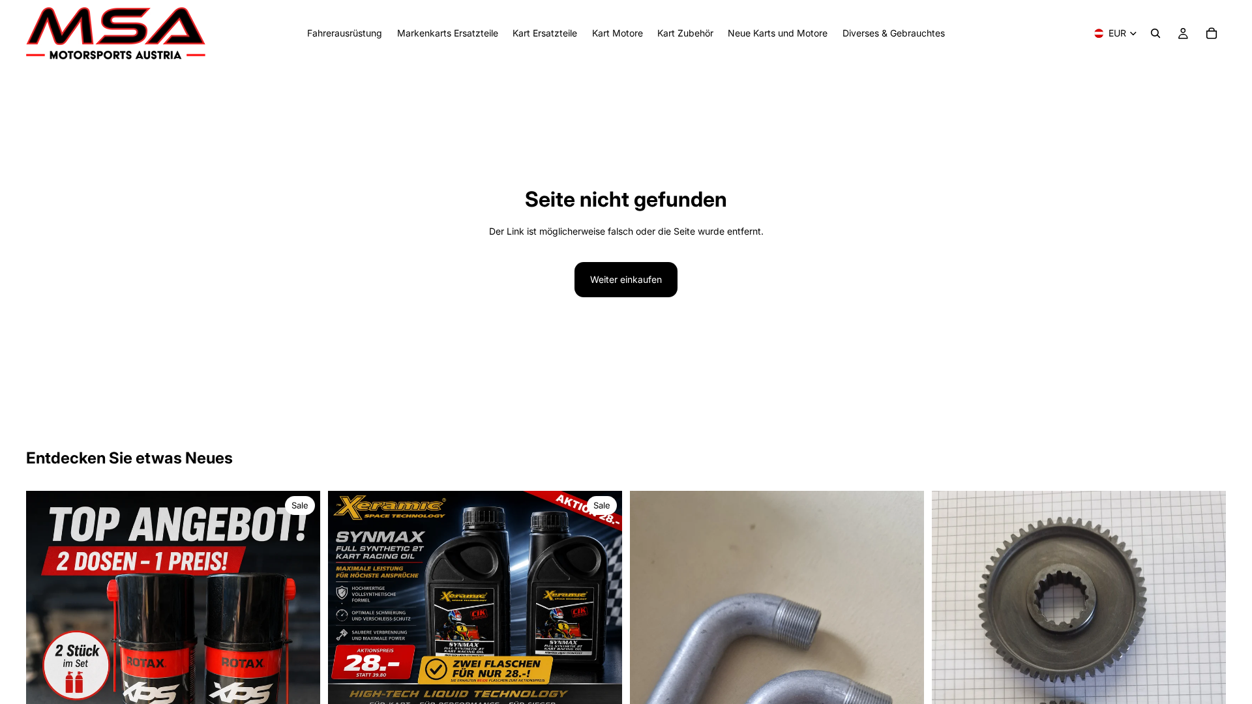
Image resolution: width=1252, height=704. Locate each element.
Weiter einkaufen (626, 279)
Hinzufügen (613, 690)
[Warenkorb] (1211, 33)
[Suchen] (1155, 33)
